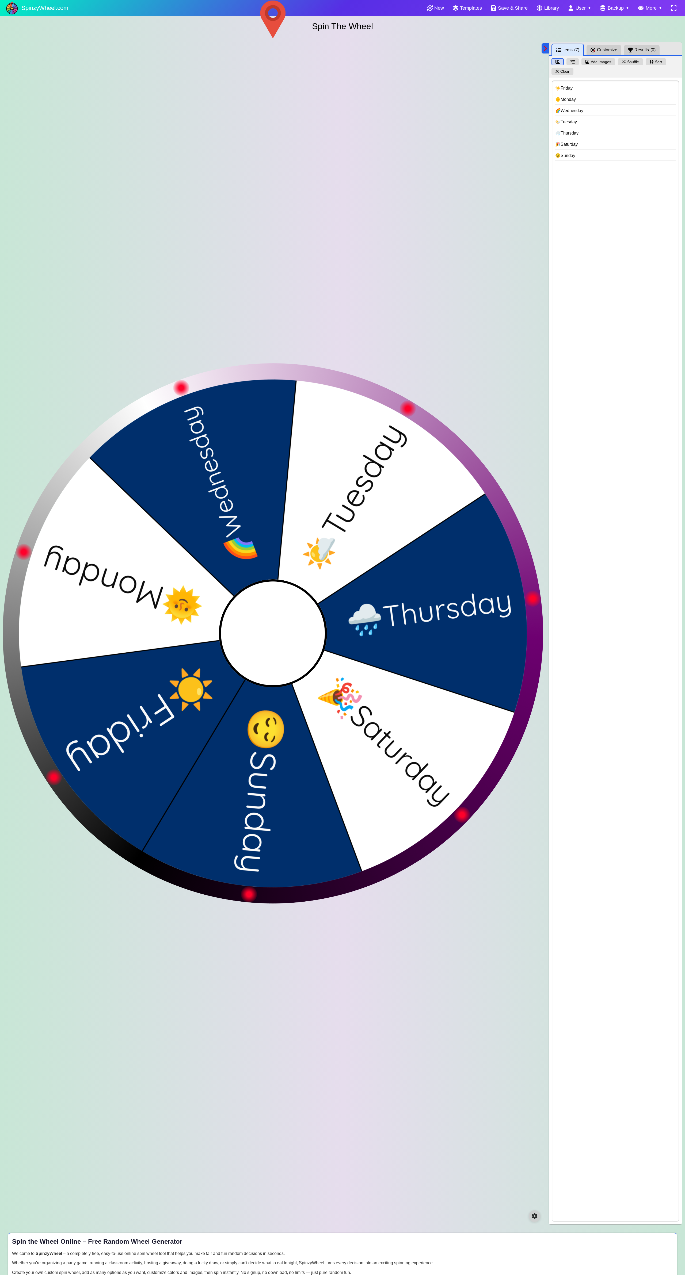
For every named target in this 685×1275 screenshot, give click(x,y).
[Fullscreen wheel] (674, 8)
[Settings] (535, 1216)
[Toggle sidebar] (545, 48)
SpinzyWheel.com (44, 8)
